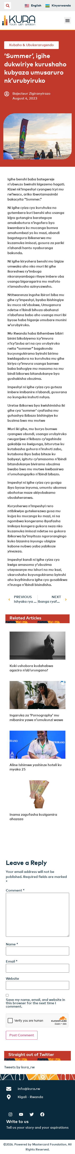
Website (12, 978)
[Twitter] (32, 1114)
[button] (7, 5)
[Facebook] (42, 1114)
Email (12, 961)
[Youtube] (21, 1114)
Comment (15, 890)
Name (12, 944)
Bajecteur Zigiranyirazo (31, 93)
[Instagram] (10, 1114)
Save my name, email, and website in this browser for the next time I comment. (35, 1003)
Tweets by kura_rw (19, 1067)
